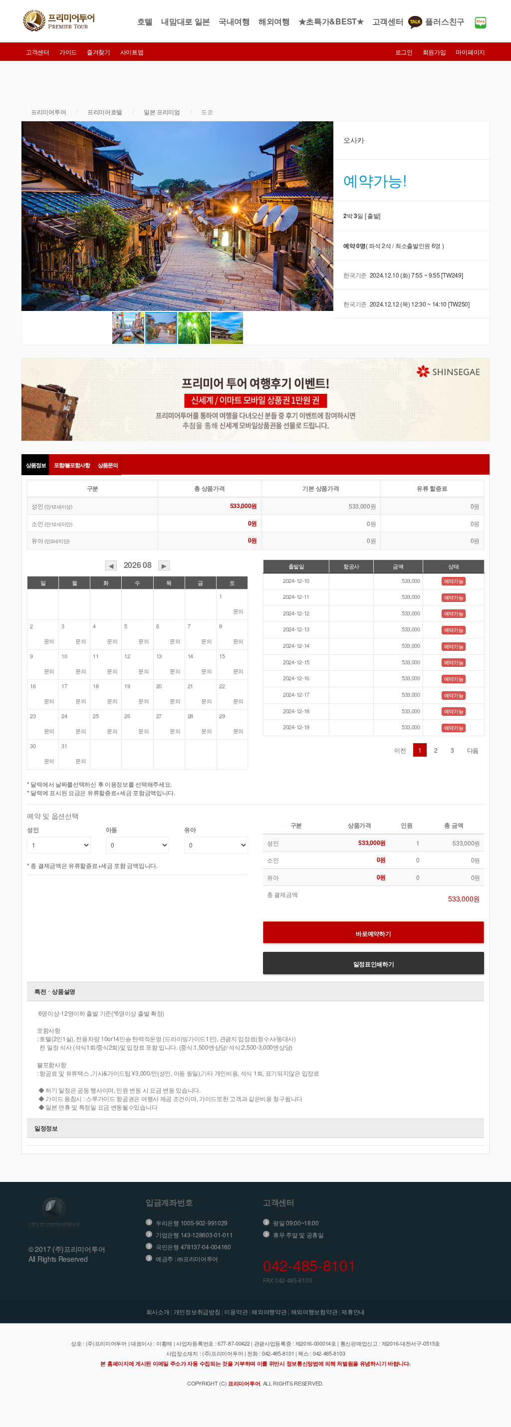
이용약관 (236, 1311)
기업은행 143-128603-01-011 (194, 1234)
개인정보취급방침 (197, 1311)
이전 (400, 750)
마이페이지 (470, 51)
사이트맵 (132, 51)
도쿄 (207, 111)
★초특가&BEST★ (331, 21)
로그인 (404, 51)
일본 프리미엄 (162, 111)
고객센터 (388, 21)
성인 (32, 830)
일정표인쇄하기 (373, 963)
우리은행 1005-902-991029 (192, 1222)
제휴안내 (353, 1311)
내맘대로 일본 (185, 21)
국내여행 (234, 21)
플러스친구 (445, 21)
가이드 (68, 51)
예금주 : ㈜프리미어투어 (187, 1258)
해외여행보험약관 (314, 1311)
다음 (473, 750)
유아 (190, 830)
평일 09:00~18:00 (296, 1222)
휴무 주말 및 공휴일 (298, 1234)
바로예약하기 (373, 933)
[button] (30, 216)
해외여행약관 (269, 1311)
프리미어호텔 (104, 111)
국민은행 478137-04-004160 (193, 1246)
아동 (111, 830)
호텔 (145, 21)
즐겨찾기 (98, 51)
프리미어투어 (48, 111)
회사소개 (158, 1311)
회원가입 (434, 51)
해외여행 (274, 21)
